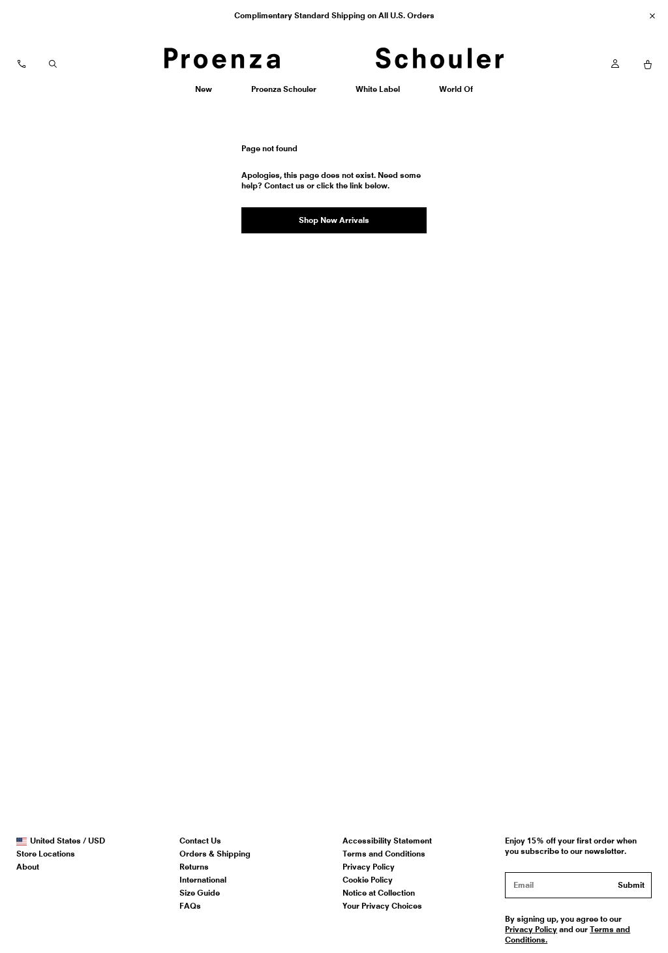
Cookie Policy (367, 880)
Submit (631, 885)
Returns (194, 867)
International (202, 880)
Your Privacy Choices (382, 906)
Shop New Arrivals (334, 220)
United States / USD (67, 841)
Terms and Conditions (383, 853)
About (27, 867)
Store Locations (45, 853)
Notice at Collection (378, 893)
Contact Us (200, 840)
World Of (457, 93)
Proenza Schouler (283, 93)
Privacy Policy (368, 867)
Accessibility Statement (387, 840)
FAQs (190, 906)
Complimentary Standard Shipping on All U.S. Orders (334, 15)
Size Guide (199, 893)
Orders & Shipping (214, 853)
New (208, 93)
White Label (377, 93)
